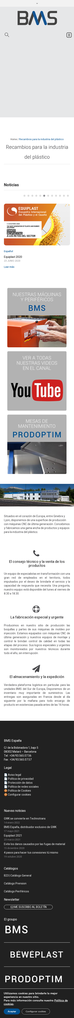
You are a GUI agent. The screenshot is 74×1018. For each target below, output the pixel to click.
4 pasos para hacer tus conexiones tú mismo (31, 853)
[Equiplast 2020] (37, 224)
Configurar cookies (36, 1011)
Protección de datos (20, 783)
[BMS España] (37, 18)
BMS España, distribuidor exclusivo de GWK (30, 827)
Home (13, 139)
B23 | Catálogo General (17, 876)
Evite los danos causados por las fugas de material (34, 844)
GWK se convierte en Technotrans (25, 819)
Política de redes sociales (23, 787)
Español (8, 251)
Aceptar (12, 1011)
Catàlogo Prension (15, 883)
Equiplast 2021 (13, 836)
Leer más (9, 267)
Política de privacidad (21, 779)
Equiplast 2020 (13, 257)
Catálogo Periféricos (16, 891)
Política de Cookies (19, 791)
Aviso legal (14, 775)
